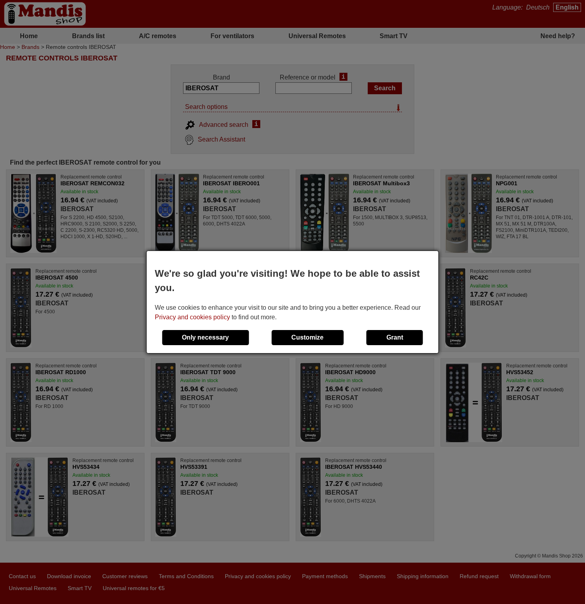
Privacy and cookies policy (192, 317)
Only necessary (205, 337)
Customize (307, 337)
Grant (394, 337)
